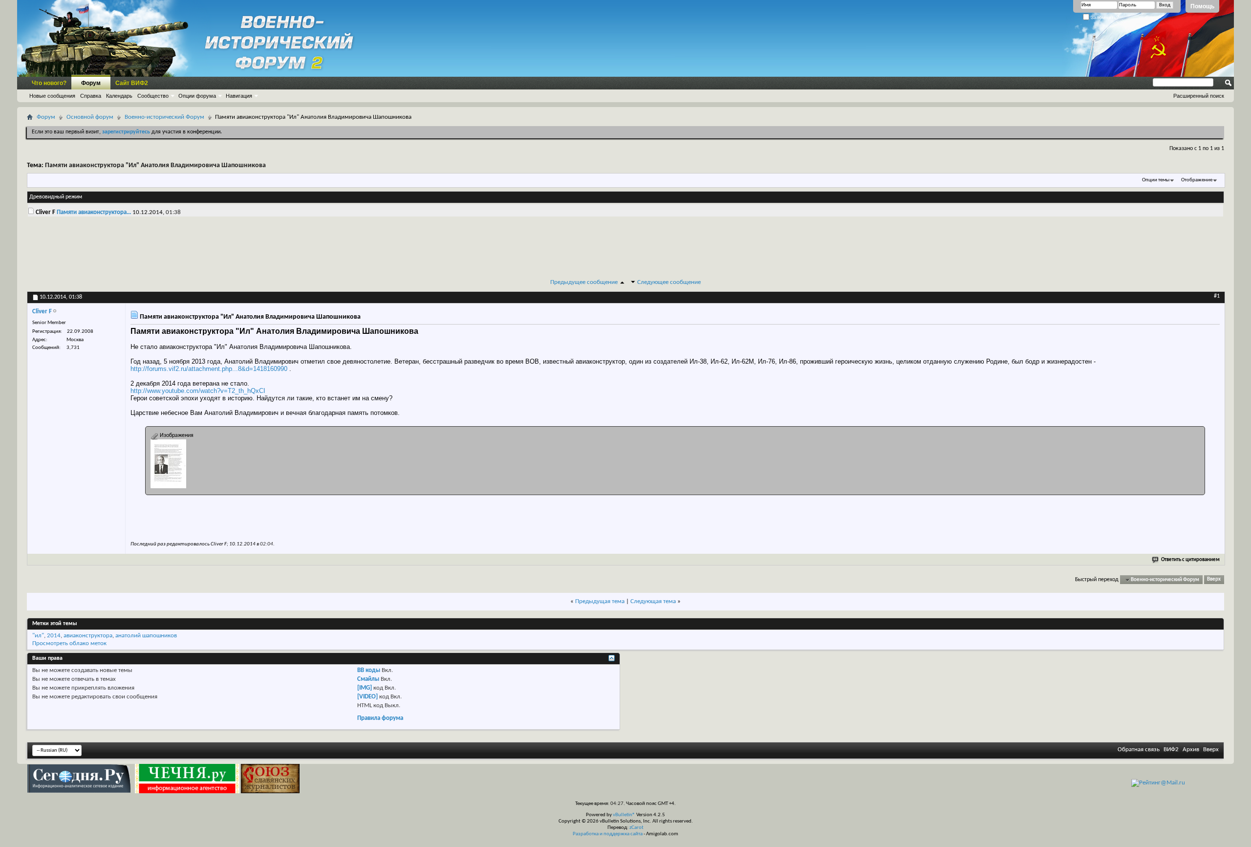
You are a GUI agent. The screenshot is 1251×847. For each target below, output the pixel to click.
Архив (1191, 749)
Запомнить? (1104, 17)
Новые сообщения (52, 96)
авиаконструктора (88, 635)
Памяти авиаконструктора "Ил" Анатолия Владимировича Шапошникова (155, 165)
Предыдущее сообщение (584, 282)
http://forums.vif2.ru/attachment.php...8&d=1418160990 (208, 368)
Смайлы (368, 679)
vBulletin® (624, 815)
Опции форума (197, 96)
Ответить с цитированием (1190, 560)
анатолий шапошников (146, 635)
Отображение (1196, 180)
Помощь (1202, 6)
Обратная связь (1139, 749)
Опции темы (1155, 180)
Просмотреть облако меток (69, 643)
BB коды (368, 670)
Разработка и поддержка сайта (608, 834)
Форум (91, 83)
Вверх (1214, 580)
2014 (54, 635)
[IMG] (364, 688)
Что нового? (49, 83)
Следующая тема (653, 601)
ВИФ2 (1171, 749)
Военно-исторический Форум (164, 117)
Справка (90, 96)
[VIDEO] (367, 697)
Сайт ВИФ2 (131, 83)
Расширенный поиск (1198, 96)
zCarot (636, 827)
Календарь (119, 96)
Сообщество (153, 96)
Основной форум (89, 117)
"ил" (38, 635)
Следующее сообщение (669, 282)
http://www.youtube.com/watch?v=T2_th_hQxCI (197, 390)
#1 (1217, 296)
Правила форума (380, 718)
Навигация (239, 96)
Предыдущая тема (600, 601)
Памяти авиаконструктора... (94, 212)
